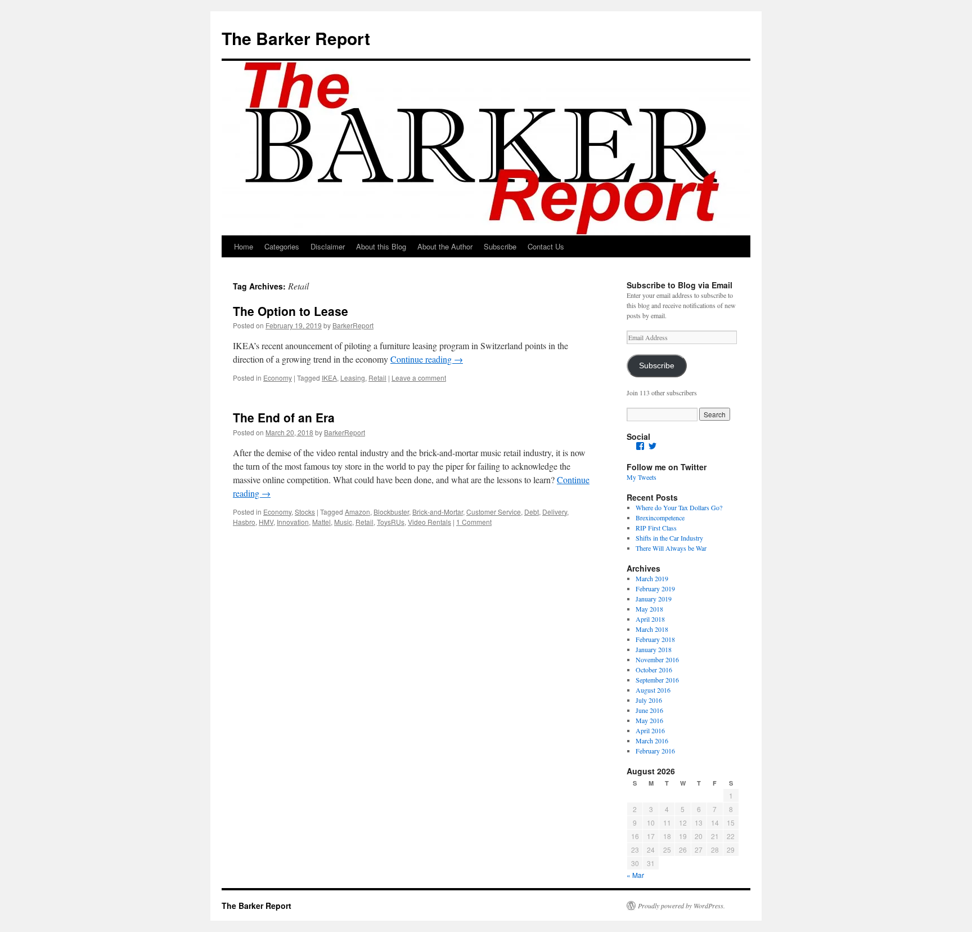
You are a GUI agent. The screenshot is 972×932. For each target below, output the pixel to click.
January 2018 (654, 649)
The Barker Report (296, 38)
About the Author (444, 246)
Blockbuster (391, 511)
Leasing (352, 377)
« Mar (635, 875)
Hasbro (244, 522)
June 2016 (649, 710)
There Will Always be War (671, 547)
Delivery (554, 511)
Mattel (321, 522)
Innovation (293, 522)
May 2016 (649, 720)
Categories (281, 246)
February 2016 (655, 750)
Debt (531, 511)
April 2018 (650, 618)
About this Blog (381, 246)
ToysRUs (390, 522)
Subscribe (500, 246)
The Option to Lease (290, 310)
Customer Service (493, 511)
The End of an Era (284, 417)
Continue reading (426, 359)
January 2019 (654, 598)
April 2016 (650, 730)
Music (343, 522)
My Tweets (641, 476)
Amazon (357, 511)
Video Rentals (429, 522)
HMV (266, 522)
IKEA (329, 377)
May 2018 (649, 608)
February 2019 (655, 588)
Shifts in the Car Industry (669, 537)
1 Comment (474, 522)
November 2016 (657, 659)
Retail (377, 377)
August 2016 (653, 689)
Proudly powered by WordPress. (681, 905)
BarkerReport (353, 325)
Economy (277, 377)
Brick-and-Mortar (437, 511)
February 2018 (655, 639)
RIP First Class (656, 527)
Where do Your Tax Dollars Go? (679, 507)
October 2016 (654, 669)
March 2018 (652, 629)
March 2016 (652, 740)
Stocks (305, 511)
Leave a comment (419, 377)
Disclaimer (327, 246)
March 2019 (652, 578)
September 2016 (657, 679)
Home (243, 246)
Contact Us (546, 246)
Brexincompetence (660, 517)
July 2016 (649, 699)
